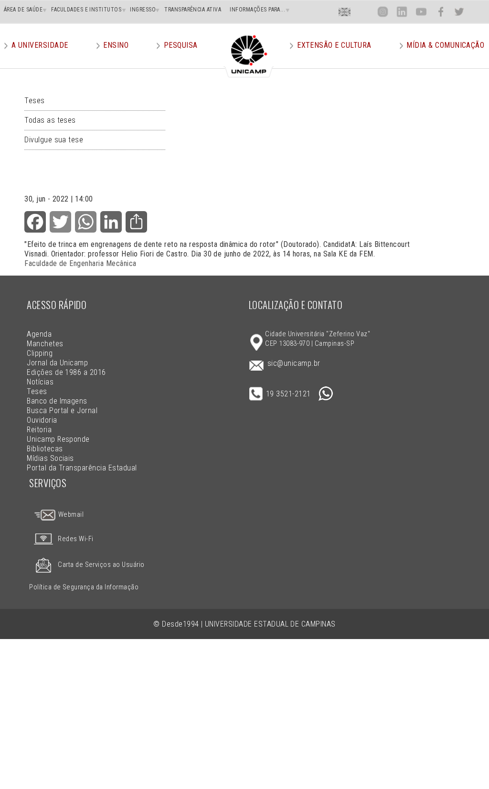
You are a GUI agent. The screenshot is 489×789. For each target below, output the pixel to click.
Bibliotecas (45, 448)
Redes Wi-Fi (75, 539)
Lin (401, 11)
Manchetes (45, 343)
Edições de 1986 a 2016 (66, 372)
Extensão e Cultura (334, 45)
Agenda (39, 334)
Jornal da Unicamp (57, 362)
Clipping (40, 353)
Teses (34, 100)
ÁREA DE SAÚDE (23, 9)
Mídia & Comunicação (445, 45)
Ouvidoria (42, 420)
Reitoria (39, 429)
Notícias (40, 381)
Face (440, 11)
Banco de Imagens (57, 400)
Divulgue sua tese (53, 139)
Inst (383, 11)
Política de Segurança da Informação (83, 587)
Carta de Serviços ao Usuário (101, 565)
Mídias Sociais (50, 458)
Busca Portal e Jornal (62, 410)
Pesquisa (181, 45)
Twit (459, 11)
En (345, 11)
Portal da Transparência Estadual (82, 467)
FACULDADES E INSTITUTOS (86, 9)
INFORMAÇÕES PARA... (257, 9)
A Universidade (39, 45)
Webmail (70, 515)
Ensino (115, 45)
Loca (364, 11)
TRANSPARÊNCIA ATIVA (192, 9)
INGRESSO (143, 9)
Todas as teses (50, 120)
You (420, 11)
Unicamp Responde (58, 439)
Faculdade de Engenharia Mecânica (80, 263)
